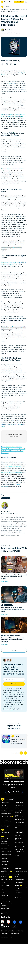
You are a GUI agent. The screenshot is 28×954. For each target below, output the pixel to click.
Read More (4, 581)
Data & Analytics (8, 605)
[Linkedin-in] (6, 917)
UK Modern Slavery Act (14, 933)
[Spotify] (9, 917)
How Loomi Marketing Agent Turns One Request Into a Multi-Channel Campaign (12, 640)
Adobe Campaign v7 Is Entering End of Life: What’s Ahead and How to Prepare (14, 577)
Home (2, 6)
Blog (7, 6)
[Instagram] (4, 917)
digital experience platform (14, 466)
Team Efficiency (16, 635)
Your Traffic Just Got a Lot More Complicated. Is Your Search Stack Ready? (12, 609)
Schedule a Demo (19, 1)
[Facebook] (2, 917)
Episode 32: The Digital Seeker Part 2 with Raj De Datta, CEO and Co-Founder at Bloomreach (13, 451)
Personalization (8, 635)
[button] (7, 64)
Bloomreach (12, 83)
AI (2, 605)
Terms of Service (13, 709)
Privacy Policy (5, 709)
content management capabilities (11, 472)
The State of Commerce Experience (11, 447)
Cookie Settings (4, 933)
